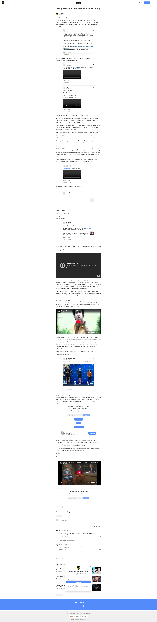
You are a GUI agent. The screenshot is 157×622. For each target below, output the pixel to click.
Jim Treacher (61, 13)
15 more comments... (60, 558)
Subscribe (147, 2)
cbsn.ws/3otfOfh (77, 68)
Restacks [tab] (64, 515)
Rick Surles (61, 544)
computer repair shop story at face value (81, 149)
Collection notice (86, 613)
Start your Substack (75, 616)
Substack (72, 619)
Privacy (77, 613)
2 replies (62, 552)
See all (58, 595)
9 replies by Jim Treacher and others (67, 540)
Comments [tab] (59, 515)
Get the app (92, 433)
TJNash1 (60, 530)
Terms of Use (84, 585)
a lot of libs (85, 24)
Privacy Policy (87, 586)
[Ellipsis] (100, 530)
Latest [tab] (61, 564)
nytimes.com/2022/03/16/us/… (69, 38)
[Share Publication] (142, 2)
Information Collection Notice (78, 586)
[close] (90, 566)
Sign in (153, 2)
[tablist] (61, 516)
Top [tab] (57, 564)
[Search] (139, 2)
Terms (81, 613)
